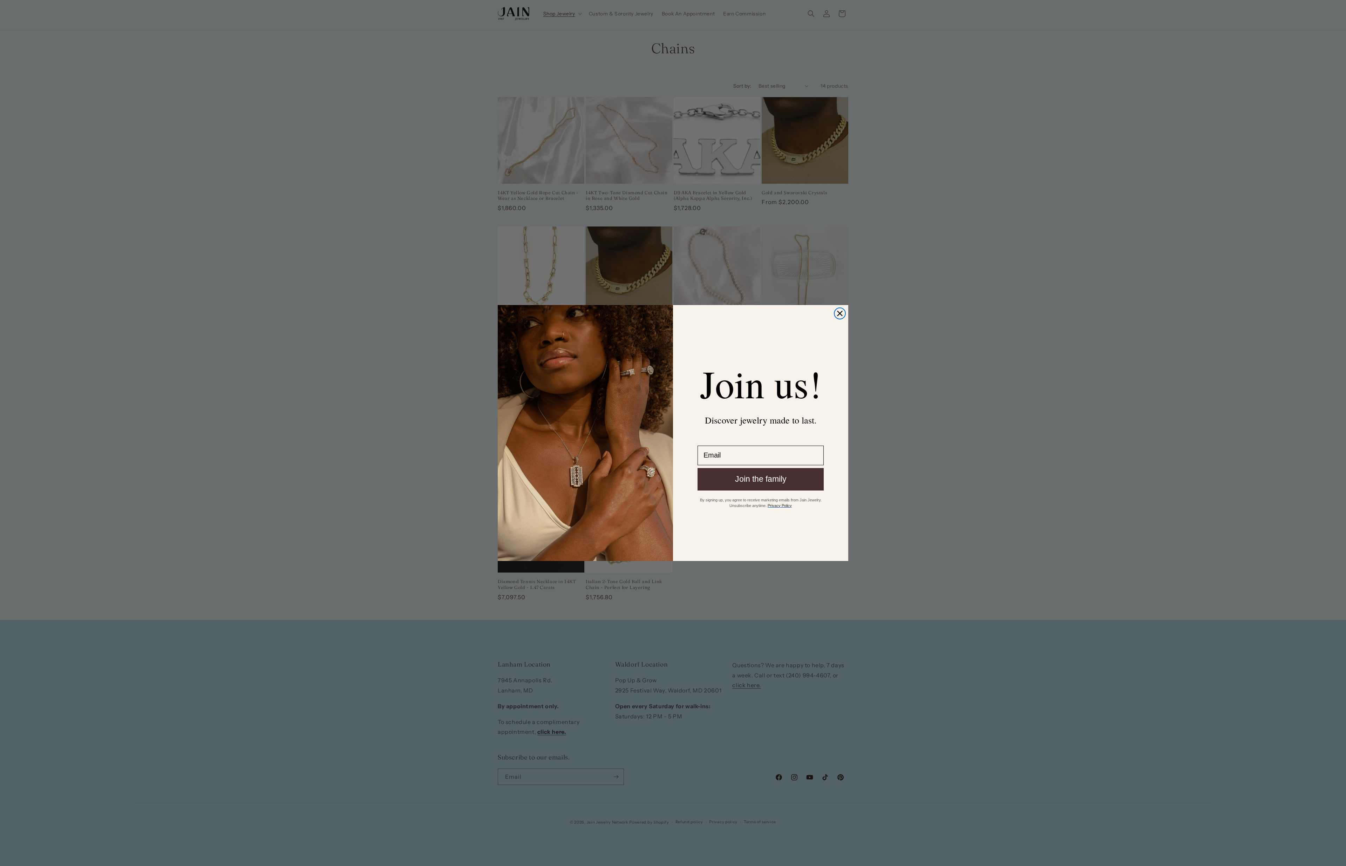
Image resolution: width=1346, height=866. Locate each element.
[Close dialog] (839, 313)
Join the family (761, 478)
